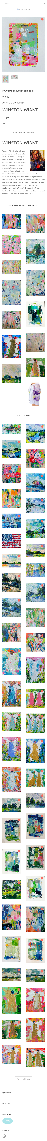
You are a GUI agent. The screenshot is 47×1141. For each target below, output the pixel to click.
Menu (7, 4)
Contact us (30, 133)
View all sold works (23, 1079)
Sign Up (7, 1121)
